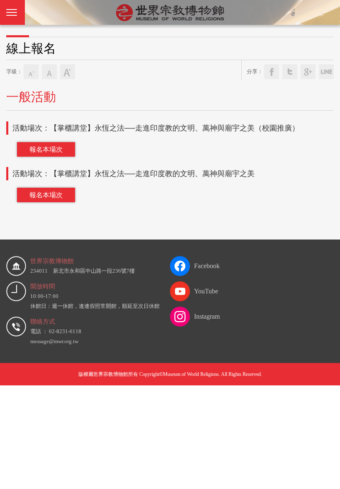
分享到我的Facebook (271, 71)
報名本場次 (46, 149)
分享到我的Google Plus (308, 71)
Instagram (207, 316)
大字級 (67, 71)
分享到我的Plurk (326, 71)
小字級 (31, 71)
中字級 (49, 71)
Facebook (207, 265)
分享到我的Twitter (289, 71)
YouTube (206, 291)
